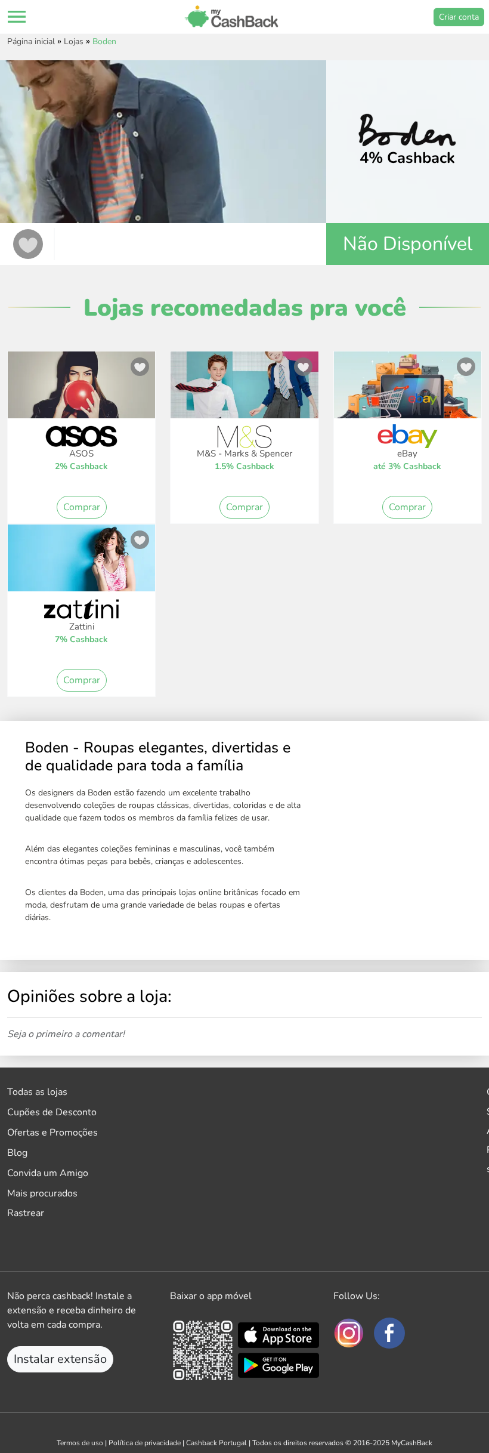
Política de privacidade (145, 1443)
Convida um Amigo (47, 1173)
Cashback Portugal (216, 1443)
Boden (104, 41)
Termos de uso (80, 1443)
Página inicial (31, 41)
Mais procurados (42, 1193)
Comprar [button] (81, 507)
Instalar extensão (60, 1359)
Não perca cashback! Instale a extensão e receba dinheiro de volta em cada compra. (71, 1310)
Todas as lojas (37, 1092)
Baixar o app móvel (211, 1296)
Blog (17, 1152)
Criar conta (459, 17)
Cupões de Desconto (52, 1112)
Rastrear (25, 1213)
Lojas (73, 41)
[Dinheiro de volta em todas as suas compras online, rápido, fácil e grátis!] (231, 16)
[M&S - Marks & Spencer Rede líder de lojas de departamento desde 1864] (244, 390)
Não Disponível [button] (407, 244)
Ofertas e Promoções (52, 1132)
